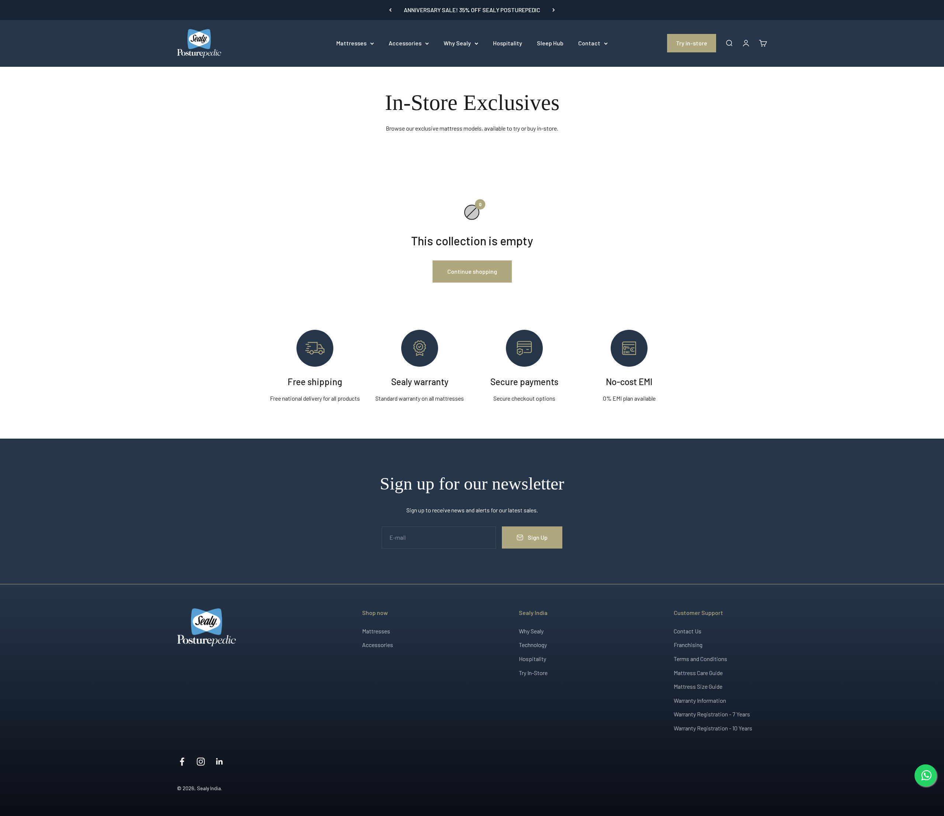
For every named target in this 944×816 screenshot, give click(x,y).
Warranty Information (700, 700)
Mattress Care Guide (698, 672)
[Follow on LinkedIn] (220, 762)
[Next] (553, 10)
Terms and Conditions (700, 658)
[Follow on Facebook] (182, 762)
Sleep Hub (550, 42)
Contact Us (687, 631)
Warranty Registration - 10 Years (713, 728)
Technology (533, 644)
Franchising (688, 644)
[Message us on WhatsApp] (925, 775)
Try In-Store (533, 672)
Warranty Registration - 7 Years (712, 714)
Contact (589, 42)
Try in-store (691, 42)
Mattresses (351, 42)
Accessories (405, 42)
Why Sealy (457, 42)
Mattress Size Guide (698, 686)
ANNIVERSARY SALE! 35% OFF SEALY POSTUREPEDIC (472, 9)
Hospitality (507, 42)
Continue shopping (472, 271)
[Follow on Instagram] (201, 762)
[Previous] (390, 10)
